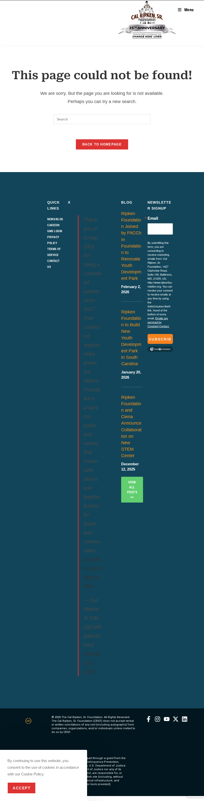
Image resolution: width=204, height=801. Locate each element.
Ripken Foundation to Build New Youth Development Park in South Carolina (131, 337)
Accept (21, 788)
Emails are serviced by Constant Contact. (158, 322)
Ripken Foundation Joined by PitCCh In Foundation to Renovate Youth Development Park (131, 246)
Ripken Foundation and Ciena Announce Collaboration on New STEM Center (131, 426)
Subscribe (160, 340)
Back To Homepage (102, 144)
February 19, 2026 (92, 662)
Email (153, 218)
